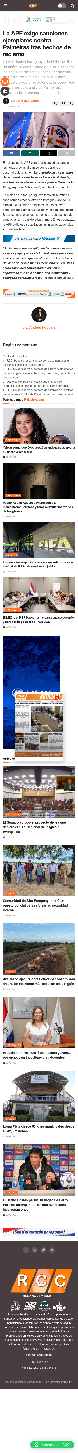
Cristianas (13, 439)
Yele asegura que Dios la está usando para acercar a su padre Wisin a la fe (39, 449)
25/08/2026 (10, 1215)
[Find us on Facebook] (26, 1250)
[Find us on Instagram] (35, 1250)
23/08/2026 (10, 915)
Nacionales (13, 609)
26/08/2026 (10, 837)
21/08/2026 (10, 989)
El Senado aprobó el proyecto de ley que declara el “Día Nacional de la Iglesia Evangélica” (34, 827)
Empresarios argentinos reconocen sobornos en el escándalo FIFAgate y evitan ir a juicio (38, 564)
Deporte (11, 554)
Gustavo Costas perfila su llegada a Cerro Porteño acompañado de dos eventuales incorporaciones (35, 1205)
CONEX (68, 1381)
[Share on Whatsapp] (30, 153)
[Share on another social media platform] (66, 153)
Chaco (10, 892)
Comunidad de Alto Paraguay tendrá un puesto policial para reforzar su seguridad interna (35, 905)
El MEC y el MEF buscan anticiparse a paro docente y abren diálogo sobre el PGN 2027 (38, 619)
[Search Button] (72, 5)
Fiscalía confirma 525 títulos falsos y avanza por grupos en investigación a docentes (37, 1055)
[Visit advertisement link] (39, 22)
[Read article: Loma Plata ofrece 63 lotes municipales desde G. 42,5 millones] (39, 1096)
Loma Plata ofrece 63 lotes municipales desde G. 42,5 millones (38, 1128)
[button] (52, 1444)
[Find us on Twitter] (52, 1250)
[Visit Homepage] (32, 5)
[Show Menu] (5, 5)
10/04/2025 (14, 106)
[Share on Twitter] (49, 153)
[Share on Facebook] (11, 153)
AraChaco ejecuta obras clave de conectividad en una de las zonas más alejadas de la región (39, 981)
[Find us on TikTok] (43, 1250)
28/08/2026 (10, 457)
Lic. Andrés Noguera (27, 100)
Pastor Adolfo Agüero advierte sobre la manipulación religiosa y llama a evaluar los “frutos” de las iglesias (38, 506)
